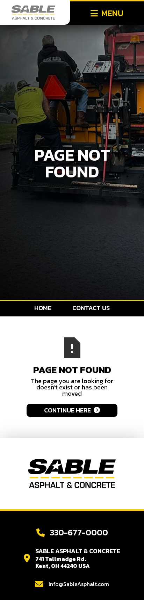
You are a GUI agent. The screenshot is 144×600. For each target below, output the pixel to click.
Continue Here (72, 410)
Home (42, 308)
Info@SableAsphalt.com (79, 584)
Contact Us (91, 308)
